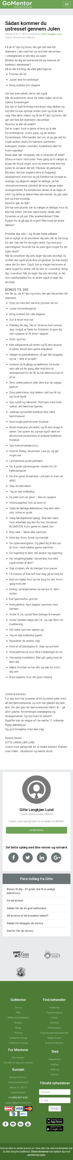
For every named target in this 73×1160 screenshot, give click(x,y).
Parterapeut (54, 1027)
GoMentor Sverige (18, 1043)
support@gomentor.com (18, 1102)
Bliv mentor (18, 1057)
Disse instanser (40, 1151)
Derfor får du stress (20, 930)
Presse (18, 1032)
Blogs (18, 1027)
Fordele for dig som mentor (18, 1062)
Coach (54, 1017)
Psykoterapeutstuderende (54, 1032)
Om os (18, 1007)
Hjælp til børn (54, 1038)
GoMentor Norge (18, 1038)
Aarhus (55, 1064)
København (55, 1059)
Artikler (18, 1022)
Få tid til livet (15, 900)
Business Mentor (54, 1043)
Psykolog (54, 1007)
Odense (55, 1074)
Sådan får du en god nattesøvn (26, 908)
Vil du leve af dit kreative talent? (27, 915)
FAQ (18, 1012)
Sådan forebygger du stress (25, 923)
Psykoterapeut (54, 1012)
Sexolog (54, 1022)
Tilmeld (55, 1108)
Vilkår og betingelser (18, 1017)
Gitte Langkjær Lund (51, 34)
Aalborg (55, 1069)
